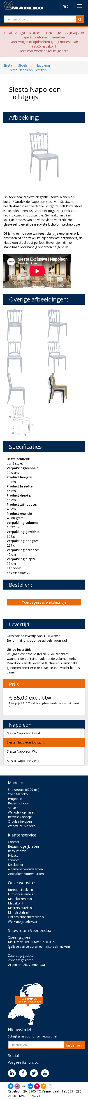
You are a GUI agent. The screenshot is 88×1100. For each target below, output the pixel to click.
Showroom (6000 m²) (23, 789)
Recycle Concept (20, 817)
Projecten (15, 798)
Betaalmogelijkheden (23, 846)
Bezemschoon (18, 803)
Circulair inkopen (20, 821)
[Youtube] (46, 1073)
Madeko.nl (15, 903)
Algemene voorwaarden (25, 869)
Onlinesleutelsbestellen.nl (26, 917)
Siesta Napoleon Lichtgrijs (26, 742)
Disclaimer (15, 864)
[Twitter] (35, 1073)
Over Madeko (18, 794)
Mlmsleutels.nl (18, 912)
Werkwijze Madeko (22, 826)
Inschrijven (74, 1045)
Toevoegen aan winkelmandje (44, 602)
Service (13, 808)
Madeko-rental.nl (20, 899)
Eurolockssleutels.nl (22, 894)
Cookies (14, 860)
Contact (13, 842)
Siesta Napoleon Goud (23, 733)
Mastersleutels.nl (20, 908)
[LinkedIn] (13, 1073)
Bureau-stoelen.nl (21, 889)
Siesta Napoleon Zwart (24, 760)
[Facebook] (24, 1073)
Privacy (13, 855)
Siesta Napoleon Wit (22, 751)
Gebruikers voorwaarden (26, 873)
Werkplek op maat (21, 812)
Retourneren (17, 851)
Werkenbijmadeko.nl (22, 921)
